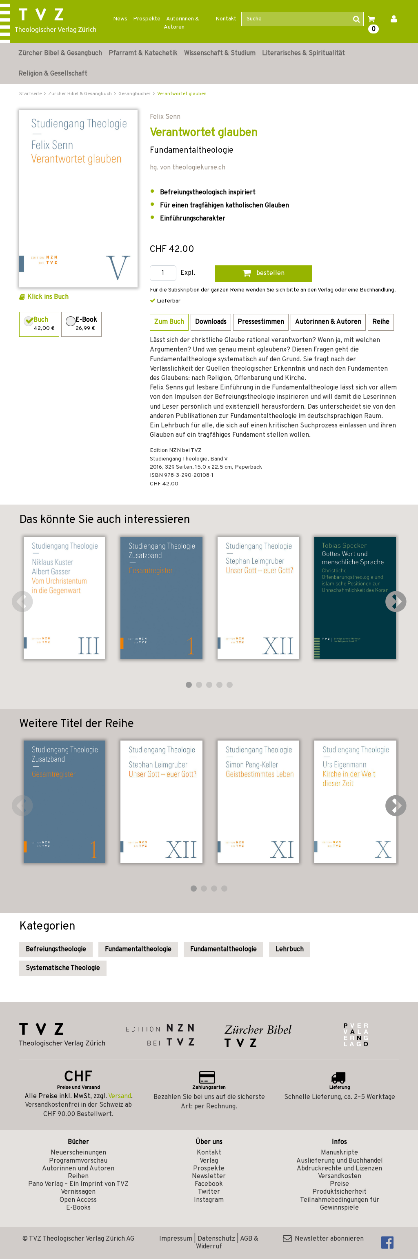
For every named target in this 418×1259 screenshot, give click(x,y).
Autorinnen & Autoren (181, 23)
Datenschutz (216, 1239)
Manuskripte (339, 1153)
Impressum (175, 1239)
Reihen (78, 1176)
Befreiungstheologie (56, 949)
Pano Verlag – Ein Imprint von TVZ (78, 1184)
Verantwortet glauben (182, 94)
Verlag (209, 1161)
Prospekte (146, 19)
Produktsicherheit (339, 1192)
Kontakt (226, 19)
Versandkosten (339, 1176)
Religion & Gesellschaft (52, 74)
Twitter (209, 1192)
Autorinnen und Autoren (78, 1169)
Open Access (78, 1200)
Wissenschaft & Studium (220, 53)
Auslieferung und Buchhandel (339, 1161)
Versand (119, 1096)
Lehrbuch (290, 949)
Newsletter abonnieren (327, 1239)
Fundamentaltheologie (138, 949)
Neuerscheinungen (78, 1153)
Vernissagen (78, 1192)
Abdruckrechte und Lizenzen (339, 1169)
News (120, 19)
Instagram (209, 1200)
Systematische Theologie (63, 968)
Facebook (209, 1184)
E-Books (78, 1208)
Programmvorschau (78, 1161)
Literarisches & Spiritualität (303, 53)
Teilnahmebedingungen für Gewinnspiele (339, 1204)
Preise (339, 1184)
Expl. (187, 273)
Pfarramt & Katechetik (143, 53)
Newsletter (209, 1176)
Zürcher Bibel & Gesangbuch (60, 53)
